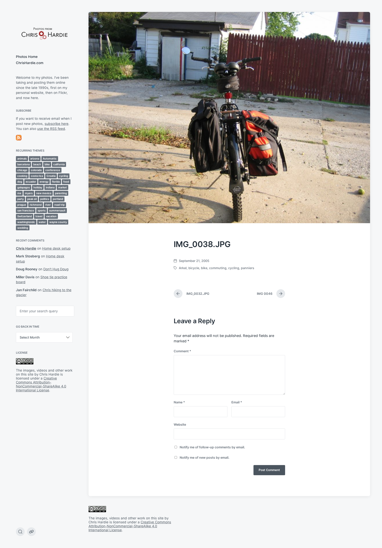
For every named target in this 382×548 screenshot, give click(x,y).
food (66, 181)
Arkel (183, 268)
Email (236, 402)
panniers (247, 268)
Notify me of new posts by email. (204, 457)
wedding (22, 227)
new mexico (43, 193)
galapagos (23, 187)
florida (56, 181)
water (42, 222)
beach (37, 164)
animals (22, 158)
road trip (59, 204)
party (20, 199)
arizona (34, 158)
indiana (50, 187)
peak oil (32, 199)
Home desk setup (56, 248)
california (59, 164)
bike (47, 164)
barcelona (23, 164)
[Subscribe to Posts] (44, 137)
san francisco (25, 210)
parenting (61, 193)
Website (180, 424)
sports (42, 210)
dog (19, 181)
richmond (36, 204)
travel (38, 216)
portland (58, 199)
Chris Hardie (26, 248)
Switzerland (24, 216)
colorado (36, 170)
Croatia (51, 175)
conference (52, 170)
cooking (22, 175)
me (19, 193)
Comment (182, 351)
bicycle (193, 268)
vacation (51, 216)
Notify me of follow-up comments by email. (212, 447)
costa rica (37, 175)
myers (29, 193)
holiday (37, 187)
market (62, 187)
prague (21, 204)
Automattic (50, 158)
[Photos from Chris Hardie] (44, 33)
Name (179, 402)
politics (44, 199)
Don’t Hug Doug (55, 269)
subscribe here (56, 124)
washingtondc (26, 222)
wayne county (58, 222)
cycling (63, 175)
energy (44, 181)
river (48, 204)
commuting (217, 268)
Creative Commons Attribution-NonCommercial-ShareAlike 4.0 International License (41, 384)
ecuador (31, 181)
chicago (22, 170)
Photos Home (27, 57)
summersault (57, 210)
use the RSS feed (51, 129)
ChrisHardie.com (29, 63)
